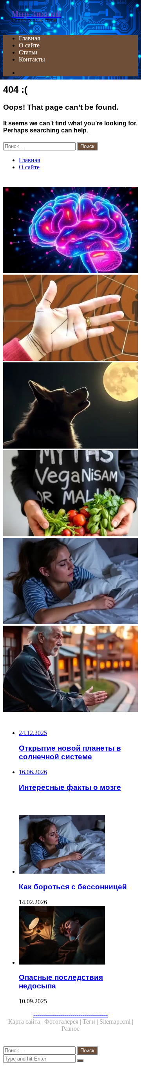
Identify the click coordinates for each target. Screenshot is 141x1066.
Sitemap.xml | (116, 1021)
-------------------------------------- (70, 1014)
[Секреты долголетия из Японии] (70, 669)
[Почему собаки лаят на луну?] (70, 406)
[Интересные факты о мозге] (70, 231)
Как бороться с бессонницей (73, 887)
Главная (29, 38)
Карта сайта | (26, 1021)
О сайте (29, 45)
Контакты (32, 59)
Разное (70, 1028)
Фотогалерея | (63, 1021)
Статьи (28, 52)
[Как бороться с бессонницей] (70, 582)
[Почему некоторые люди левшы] (70, 318)
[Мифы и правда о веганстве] (70, 494)
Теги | (91, 1021)
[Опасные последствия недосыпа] (78, 936)
